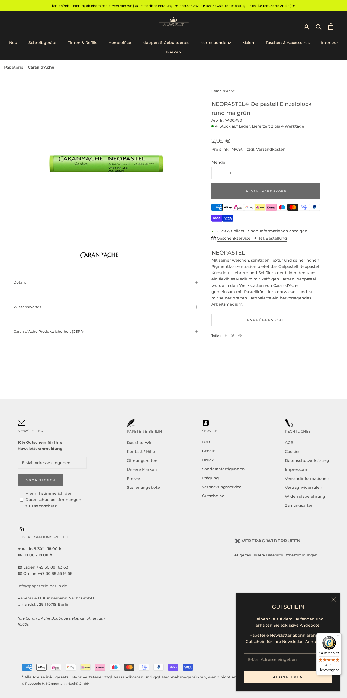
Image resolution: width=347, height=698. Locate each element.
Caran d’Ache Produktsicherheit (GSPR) (49, 331)
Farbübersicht (265, 320)
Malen (248, 42)
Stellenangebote (143, 487)
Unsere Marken (142, 469)
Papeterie (14, 67)
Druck (208, 460)
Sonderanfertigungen (223, 469)
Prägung (210, 477)
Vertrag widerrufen (303, 487)
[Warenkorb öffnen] (330, 26)
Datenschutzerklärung (307, 460)
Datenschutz (44, 505)
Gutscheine (213, 495)
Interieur (329, 42)
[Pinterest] (240, 335)
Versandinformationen (307, 478)
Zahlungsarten (299, 505)
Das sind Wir (139, 442)
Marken (173, 52)
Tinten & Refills (82, 42)
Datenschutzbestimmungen (291, 555)
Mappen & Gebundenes (166, 42)
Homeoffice (119, 42)
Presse (133, 478)
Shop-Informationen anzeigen (277, 231)
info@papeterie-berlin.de (42, 585)
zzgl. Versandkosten (266, 149)
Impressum (296, 469)
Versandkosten (128, 677)
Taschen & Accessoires (288, 42)
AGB (289, 442)
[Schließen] (333, 599)
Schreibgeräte (42, 42)
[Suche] (319, 26)
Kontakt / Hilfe (141, 451)
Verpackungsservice (222, 486)
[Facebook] (225, 335)
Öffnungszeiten (142, 460)
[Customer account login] (306, 26)
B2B (206, 442)
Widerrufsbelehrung (305, 496)
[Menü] (338, 636)
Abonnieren (288, 677)
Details (20, 282)
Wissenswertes (27, 307)
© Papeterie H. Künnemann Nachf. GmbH (56, 683)
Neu (13, 42)
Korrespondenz (216, 42)
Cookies (292, 451)
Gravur (208, 451)
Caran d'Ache (41, 67)
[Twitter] (232, 335)
